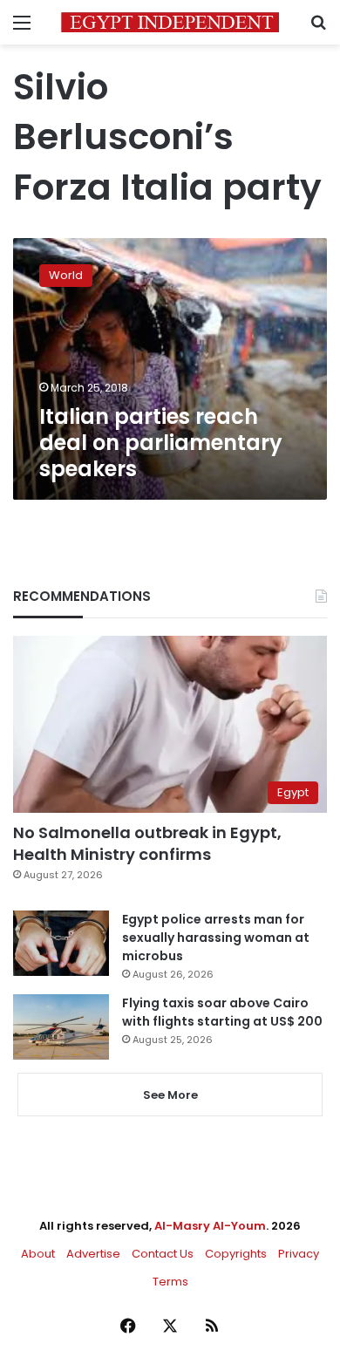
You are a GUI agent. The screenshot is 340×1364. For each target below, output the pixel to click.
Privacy (298, 1253)
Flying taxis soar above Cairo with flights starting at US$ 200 (222, 1012)
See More (170, 1095)
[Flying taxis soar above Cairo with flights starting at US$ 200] (61, 1027)
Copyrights (236, 1253)
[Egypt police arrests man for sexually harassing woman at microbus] (61, 943)
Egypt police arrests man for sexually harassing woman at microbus (215, 937)
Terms (170, 1281)
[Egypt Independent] (170, 22)
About (38, 1253)
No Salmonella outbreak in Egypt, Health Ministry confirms (147, 843)
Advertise (93, 1253)
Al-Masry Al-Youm (210, 1225)
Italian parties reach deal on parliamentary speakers (160, 442)
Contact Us (163, 1253)
